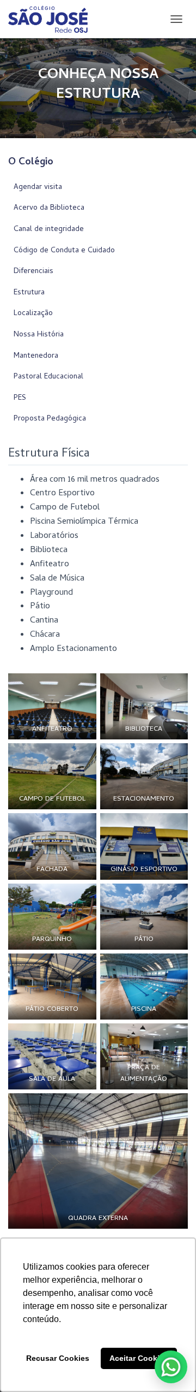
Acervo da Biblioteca (49, 208)
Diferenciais (33, 271)
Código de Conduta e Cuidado (64, 251)
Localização (33, 313)
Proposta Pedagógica (50, 419)
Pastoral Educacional (48, 377)
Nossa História (39, 335)
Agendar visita (38, 187)
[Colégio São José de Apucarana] (52, 19)
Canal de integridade (49, 229)
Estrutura (29, 293)
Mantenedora (36, 356)
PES (20, 398)
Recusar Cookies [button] (57, 1358)
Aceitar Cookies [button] (138, 1358)
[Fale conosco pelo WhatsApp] (171, 1366)
